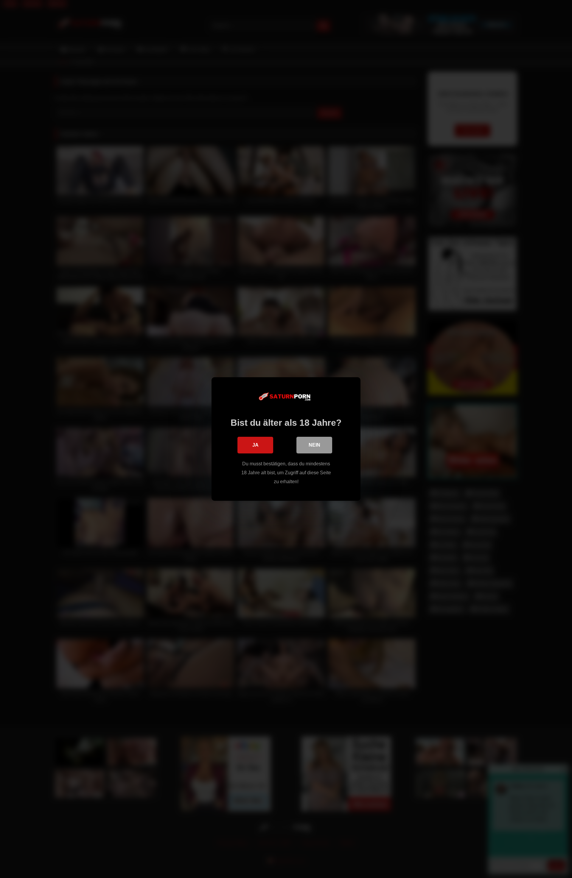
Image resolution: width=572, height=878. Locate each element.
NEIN (314, 444)
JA (255, 444)
